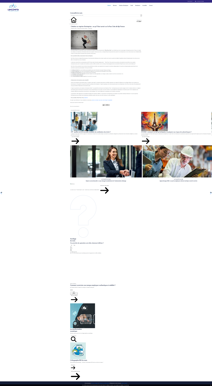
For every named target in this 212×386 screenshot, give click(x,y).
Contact (151, 5)
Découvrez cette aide (104, 185)
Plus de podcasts (74, 295)
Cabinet (109, 5)
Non (74, 245)
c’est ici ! (86, 97)
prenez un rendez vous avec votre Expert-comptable (102, 100)
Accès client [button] (190, 1)
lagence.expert (124, 383)
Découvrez (73, 365)
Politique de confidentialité (104, 383)
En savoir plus (126, 385)
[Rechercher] (141, 15)
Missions (115, 5)
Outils (131, 5)
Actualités (144, 5)
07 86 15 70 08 (200, 1)
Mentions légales (94, 383)
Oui (71, 245)
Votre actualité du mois (75, 371)
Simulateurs (137, 5)
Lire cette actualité (75, 136)
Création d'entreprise (123, 5)
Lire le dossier (73, 335)
